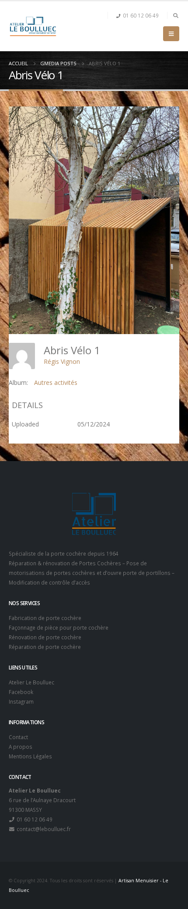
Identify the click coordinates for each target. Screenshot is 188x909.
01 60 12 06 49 (141, 15)
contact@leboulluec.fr (43, 828)
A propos (20, 746)
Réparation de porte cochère (45, 646)
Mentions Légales (30, 756)
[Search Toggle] (175, 15)
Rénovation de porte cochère (45, 637)
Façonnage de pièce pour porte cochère (58, 627)
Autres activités (55, 382)
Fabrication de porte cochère (45, 617)
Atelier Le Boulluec (31, 682)
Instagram (21, 701)
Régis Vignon (62, 361)
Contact (18, 736)
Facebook (21, 691)
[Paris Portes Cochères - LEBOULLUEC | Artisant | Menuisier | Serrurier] (33, 26)
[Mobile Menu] (171, 33)
